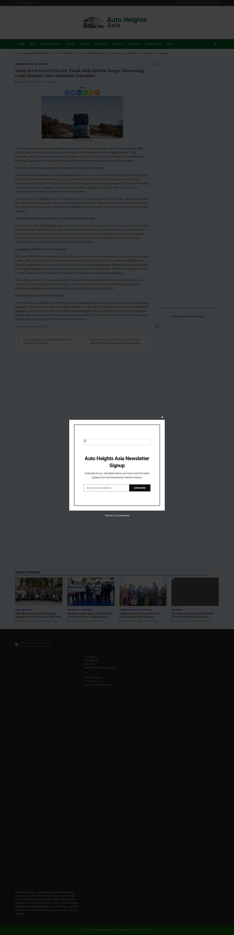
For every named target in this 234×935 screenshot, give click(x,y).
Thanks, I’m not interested (117, 515)
